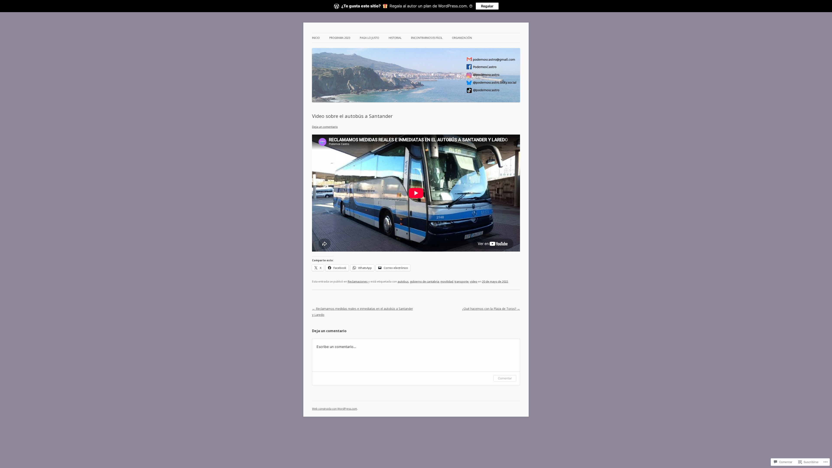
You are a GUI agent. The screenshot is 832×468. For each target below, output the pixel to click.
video (473, 281)
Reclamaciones (358, 281)
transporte (462, 281)
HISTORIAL (395, 38)
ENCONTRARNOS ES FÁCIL (426, 38)
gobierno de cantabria (424, 281)
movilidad (446, 281)
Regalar (487, 6)
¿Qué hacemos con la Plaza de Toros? (491, 309)
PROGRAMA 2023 (339, 38)
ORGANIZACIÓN (462, 38)
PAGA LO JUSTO (369, 38)
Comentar (505, 378)
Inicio (316, 38)
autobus (403, 281)
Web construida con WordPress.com (334, 409)
